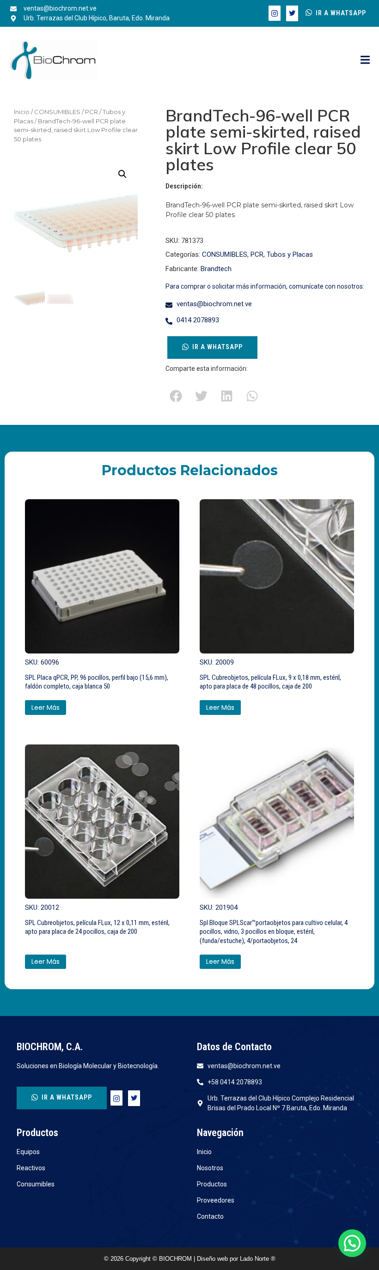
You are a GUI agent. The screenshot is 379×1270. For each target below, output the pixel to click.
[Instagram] (275, 13)
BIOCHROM (176, 1258)
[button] (122, 174)
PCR (91, 111)
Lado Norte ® (257, 1258)
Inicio (22, 111)
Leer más (45, 707)
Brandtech (216, 269)
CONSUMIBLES (57, 111)
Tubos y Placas (290, 254)
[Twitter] (292, 13)
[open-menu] (365, 60)
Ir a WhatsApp (341, 13)
